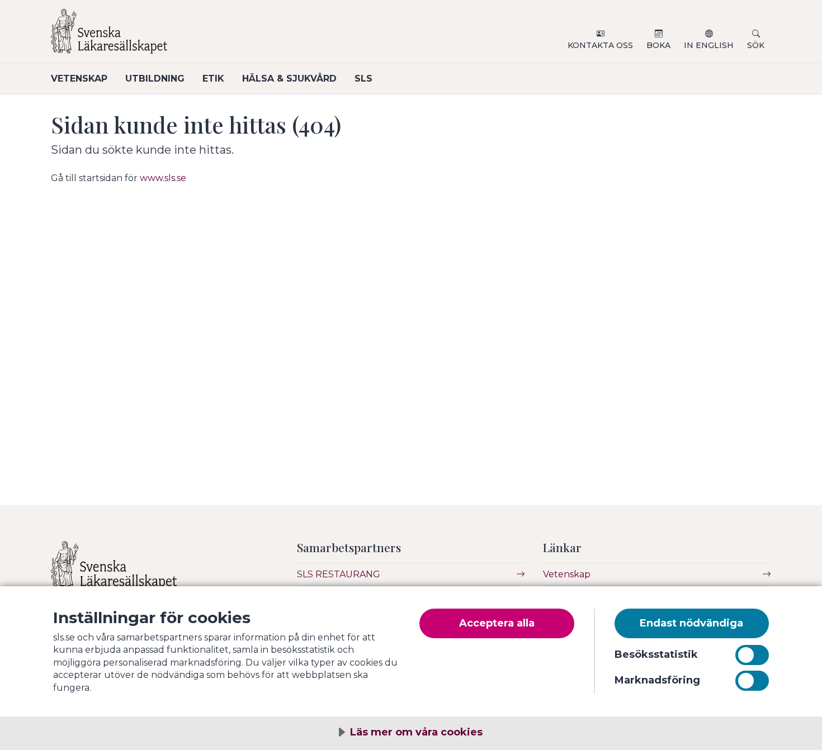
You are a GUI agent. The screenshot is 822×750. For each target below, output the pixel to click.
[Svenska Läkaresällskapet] (185, 36)
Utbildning (155, 78)
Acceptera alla (497, 623)
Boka (658, 45)
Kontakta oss (600, 45)
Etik (213, 78)
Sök (755, 45)
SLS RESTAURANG (338, 574)
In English (709, 45)
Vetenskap (79, 78)
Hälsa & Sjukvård (289, 78)
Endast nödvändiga (691, 623)
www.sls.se (163, 178)
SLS (363, 78)
